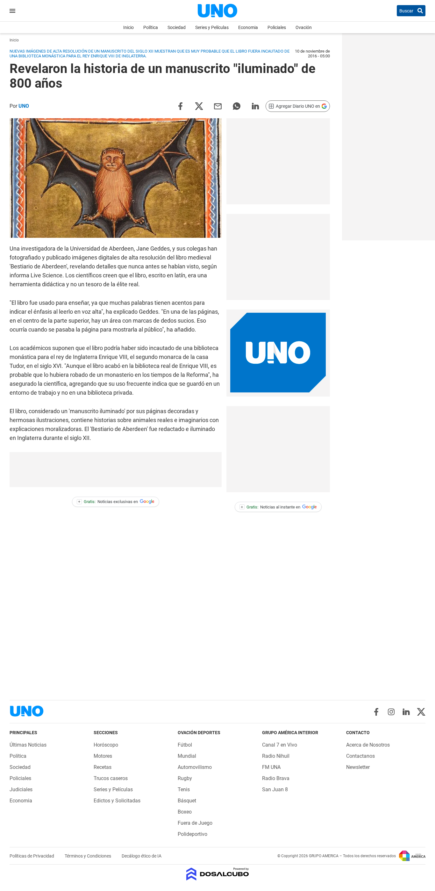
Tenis (184, 789)
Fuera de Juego (195, 823)
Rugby (185, 778)
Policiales (276, 27)
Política (150, 27)
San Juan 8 (275, 789)
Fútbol (185, 745)
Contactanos (360, 756)
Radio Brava (275, 778)
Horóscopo (106, 745)
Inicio (128, 27)
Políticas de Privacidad (32, 855)
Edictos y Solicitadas (117, 801)
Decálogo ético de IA (141, 855)
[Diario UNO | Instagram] (391, 712)
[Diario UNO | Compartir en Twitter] (199, 106)
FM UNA (271, 767)
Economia (248, 27)
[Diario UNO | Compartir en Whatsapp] (236, 106)
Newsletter (358, 767)
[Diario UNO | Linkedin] (406, 712)
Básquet (187, 801)
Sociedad (177, 27)
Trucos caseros (111, 778)
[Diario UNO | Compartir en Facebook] (180, 106)
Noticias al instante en (270, 507)
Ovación (304, 27)
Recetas (102, 767)
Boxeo (185, 812)
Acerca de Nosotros (368, 745)
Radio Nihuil (275, 756)
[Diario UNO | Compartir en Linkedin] (255, 106)
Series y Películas (212, 27)
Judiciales (21, 789)
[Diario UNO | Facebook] (376, 712)
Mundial (187, 756)
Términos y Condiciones (88, 855)
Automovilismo (195, 767)
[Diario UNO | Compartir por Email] (218, 106)
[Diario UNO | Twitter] (421, 712)
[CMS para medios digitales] (217, 874)
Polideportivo (192, 834)
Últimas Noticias (28, 745)
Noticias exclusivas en (108, 501)
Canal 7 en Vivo (279, 745)
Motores (103, 756)
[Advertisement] (278, 161)
